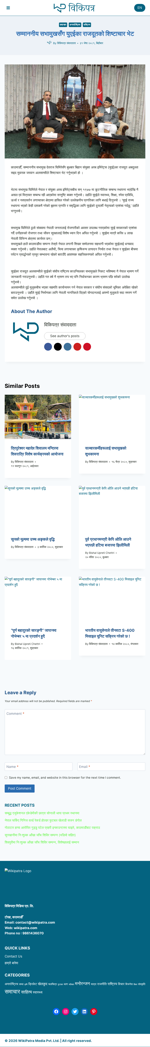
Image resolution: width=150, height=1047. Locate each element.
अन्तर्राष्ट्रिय (75, 24)
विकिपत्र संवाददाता (66, 43)
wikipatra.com (25, 928)
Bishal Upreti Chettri (101, 552)
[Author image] (49, 43)
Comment (15, 714)
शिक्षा (135, 984)
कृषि (25, 984)
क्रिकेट (32, 984)
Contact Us (13, 956)
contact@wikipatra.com (35, 922)
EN (140, 8)
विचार (121, 984)
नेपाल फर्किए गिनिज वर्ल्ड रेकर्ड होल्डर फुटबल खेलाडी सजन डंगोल (44, 820)
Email (84, 767)
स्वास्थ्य (37, 992)
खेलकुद (42, 984)
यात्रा (93, 984)
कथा (21, 984)
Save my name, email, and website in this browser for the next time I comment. (65, 777)
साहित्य (26, 992)
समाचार (63, 24)
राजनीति (102, 984)
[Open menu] (8, 8)
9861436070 (33, 933)
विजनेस (129, 984)
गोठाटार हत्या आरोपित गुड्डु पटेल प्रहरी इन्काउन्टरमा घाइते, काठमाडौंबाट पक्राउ (52, 828)
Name (12, 767)
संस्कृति (141, 984)
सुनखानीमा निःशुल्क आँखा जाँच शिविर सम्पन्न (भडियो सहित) (40, 835)
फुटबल (60, 984)
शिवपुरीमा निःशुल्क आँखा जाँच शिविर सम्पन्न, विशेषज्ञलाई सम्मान (42, 842)
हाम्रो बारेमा (11, 963)
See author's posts (64, 336)
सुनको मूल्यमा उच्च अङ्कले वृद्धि (33, 539)
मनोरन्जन (82, 983)
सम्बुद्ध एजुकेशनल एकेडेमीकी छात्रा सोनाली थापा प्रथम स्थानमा (42, 813)
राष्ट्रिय (87, 24)
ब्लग (66, 984)
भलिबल (71, 984)
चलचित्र (52, 984)
